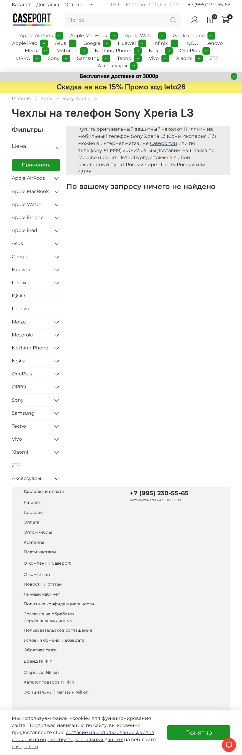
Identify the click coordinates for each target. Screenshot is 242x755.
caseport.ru (25, 746)
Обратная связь (41, 650)
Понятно (198, 732)
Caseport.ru (163, 143)
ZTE (214, 58)
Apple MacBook (88, 35)
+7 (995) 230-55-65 (209, 4)
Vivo (154, 58)
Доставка (47, 4)
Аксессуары (112, 65)
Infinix (160, 43)
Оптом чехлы (38, 532)
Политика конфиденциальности (59, 604)
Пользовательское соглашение (58, 630)
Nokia (155, 50)
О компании (37, 574)
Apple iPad (24, 43)
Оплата (73, 4)
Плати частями (40, 552)
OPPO (23, 58)
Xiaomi (184, 58)
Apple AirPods (36, 35)
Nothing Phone (113, 50)
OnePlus (190, 50)
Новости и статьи (43, 584)
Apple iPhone (189, 35)
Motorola (66, 50)
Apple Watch (140, 35)
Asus (60, 43)
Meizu (32, 50)
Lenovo (214, 43)
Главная (21, 98)
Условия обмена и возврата (54, 640)
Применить (36, 165)
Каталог (21, 4)
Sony (54, 58)
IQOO (191, 43)
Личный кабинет (42, 594)
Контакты (34, 542)
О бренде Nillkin (41, 672)
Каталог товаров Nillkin (49, 682)
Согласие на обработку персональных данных (49, 617)
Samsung (88, 58)
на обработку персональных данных (78, 739)
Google (92, 43)
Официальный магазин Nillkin (56, 692)
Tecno (124, 58)
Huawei (127, 43)
